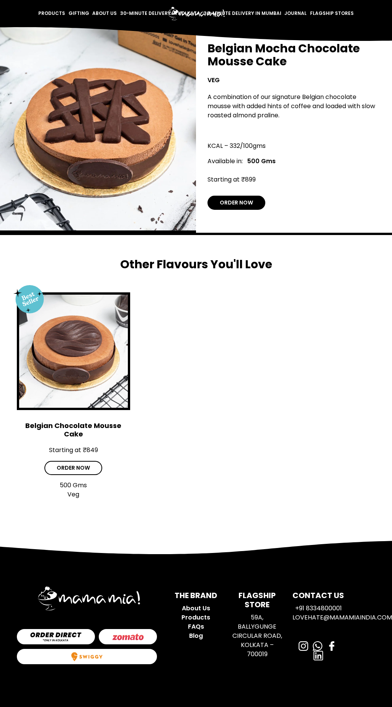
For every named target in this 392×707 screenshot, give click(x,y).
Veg (213, 80)
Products (51, 13)
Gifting (79, 13)
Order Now (236, 202)
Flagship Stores (332, 13)
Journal (295, 13)
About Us (104, 13)
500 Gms (261, 161)
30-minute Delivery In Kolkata (160, 13)
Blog (196, 635)
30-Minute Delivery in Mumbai (242, 13)
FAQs (196, 626)
